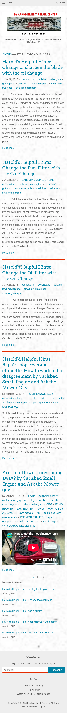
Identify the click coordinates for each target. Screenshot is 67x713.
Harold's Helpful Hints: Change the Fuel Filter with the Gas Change (31, 168)
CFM (49, 504)
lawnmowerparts (39, 83)
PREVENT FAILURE (31, 517)
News (7, 54)
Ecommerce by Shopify (33, 706)
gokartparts (8, 83)
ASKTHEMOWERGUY (40, 394)
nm (52, 398)
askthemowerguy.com (14, 500)
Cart (62, 2)
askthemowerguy (48, 496)
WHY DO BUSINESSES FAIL (18, 525)
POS (52, 702)
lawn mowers (26, 513)
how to (40, 508)
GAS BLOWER (25, 508)
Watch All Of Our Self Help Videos (33, 693)
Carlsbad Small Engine (37, 702)
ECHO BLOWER (38, 398)
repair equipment (40, 402)
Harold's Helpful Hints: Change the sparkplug (27, 600)
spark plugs (49, 521)
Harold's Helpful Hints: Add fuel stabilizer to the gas (30, 632)
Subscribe (56, 670)
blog (32, 500)
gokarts (22, 83)
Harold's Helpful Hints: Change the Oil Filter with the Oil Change (29, 272)
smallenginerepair (26, 87)
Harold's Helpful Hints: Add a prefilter (22, 611)
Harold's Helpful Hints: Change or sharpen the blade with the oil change (32, 67)
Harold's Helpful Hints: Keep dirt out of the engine (29, 621)
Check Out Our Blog (33, 685)
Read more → (10, 148)
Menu (9, 2)
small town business (47, 188)
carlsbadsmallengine (49, 79)
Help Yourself (33, 689)
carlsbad (43, 500)
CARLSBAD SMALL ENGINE (38, 180)
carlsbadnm (28, 79)
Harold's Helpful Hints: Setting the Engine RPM (28, 589)
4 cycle (31, 496)
